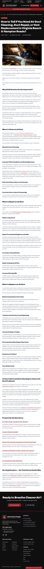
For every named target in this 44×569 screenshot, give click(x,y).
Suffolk (3, 547)
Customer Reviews (27, 555)
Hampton (4, 546)
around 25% (13, 68)
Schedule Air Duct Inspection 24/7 (34, 567)
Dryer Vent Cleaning (27, 520)
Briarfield (20, 475)
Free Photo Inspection (29, 1)
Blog (4, 14)
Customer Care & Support (28, 549)
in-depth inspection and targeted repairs (21, 212)
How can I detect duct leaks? (10, 432)
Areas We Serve (26, 553)
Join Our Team (26, 561)
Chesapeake (14, 542)
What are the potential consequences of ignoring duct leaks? (19, 442)
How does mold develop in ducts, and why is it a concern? (18, 450)
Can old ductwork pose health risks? (12, 460)
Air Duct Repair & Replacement (29, 526)
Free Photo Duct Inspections (29, 524)
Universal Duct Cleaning (7, 386)
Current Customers (22, 1)
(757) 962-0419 (26, 5)
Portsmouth (14, 544)
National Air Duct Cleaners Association (24, 134)
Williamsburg (14, 547)
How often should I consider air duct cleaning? (15, 421)
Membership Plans (27, 551)
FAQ (24, 557)
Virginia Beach (5, 542)
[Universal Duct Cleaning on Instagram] (6, 535)
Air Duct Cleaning (26, 518)
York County (14, 549)
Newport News (15, 546)
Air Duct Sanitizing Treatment (29, 522)
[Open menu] (41, 5)
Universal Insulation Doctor (29, 542)
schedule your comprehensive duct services (30, 407)
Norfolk (3, 544)
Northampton (14, 475)
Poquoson (4, 549)
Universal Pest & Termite (15, 485)
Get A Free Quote (34, 5)
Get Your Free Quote (14, 505)
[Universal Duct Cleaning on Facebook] (3, 535)
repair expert (24, 173)
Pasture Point (27, 475)
